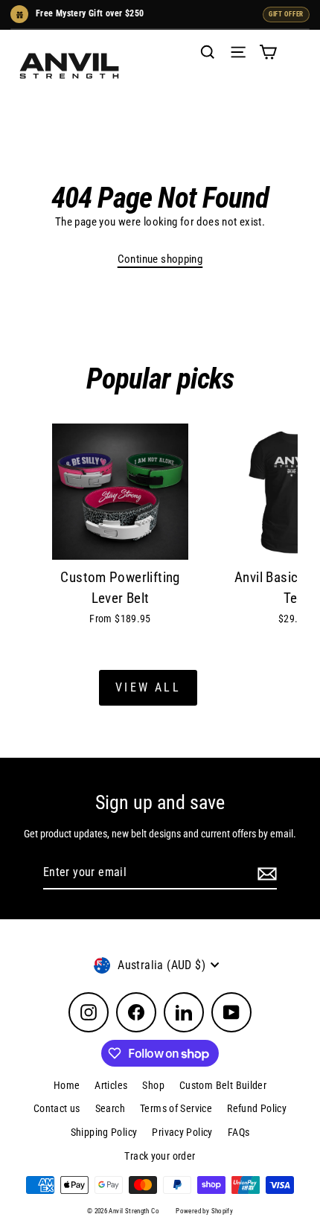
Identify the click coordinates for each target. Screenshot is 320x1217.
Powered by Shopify (204, 1211)
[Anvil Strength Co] (69, 66)
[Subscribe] (265, 873)
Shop (153, 1085)
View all (148, 687)
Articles (111, 1085)
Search (110, 1108)
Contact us (56, 1108)
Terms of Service (176, 1108)
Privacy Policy (182, 1132)
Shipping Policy (104, 1132)
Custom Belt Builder (222, 1085)
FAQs (239, 1132)
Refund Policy (257, 1108)
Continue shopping (160, 259)
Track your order (159, 1156)
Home (67, 1085)
